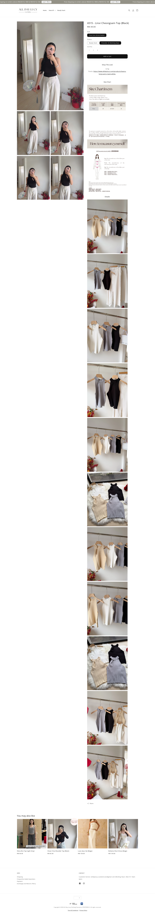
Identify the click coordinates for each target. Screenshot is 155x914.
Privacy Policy (83, 910)
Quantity (89, 46)
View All (51, 10)
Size (88, 32)
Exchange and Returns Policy (26, 883)
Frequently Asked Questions (26, 879)
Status (89, 39)
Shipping (20, 877)
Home (45, 10)
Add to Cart (107, 56)
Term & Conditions (73, 910)
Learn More (16, 2)
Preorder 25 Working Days (110, 43)
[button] (129, 10)
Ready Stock (61, 10)
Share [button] (91, 803)
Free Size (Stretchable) (96, 35)
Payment (20, 881)
